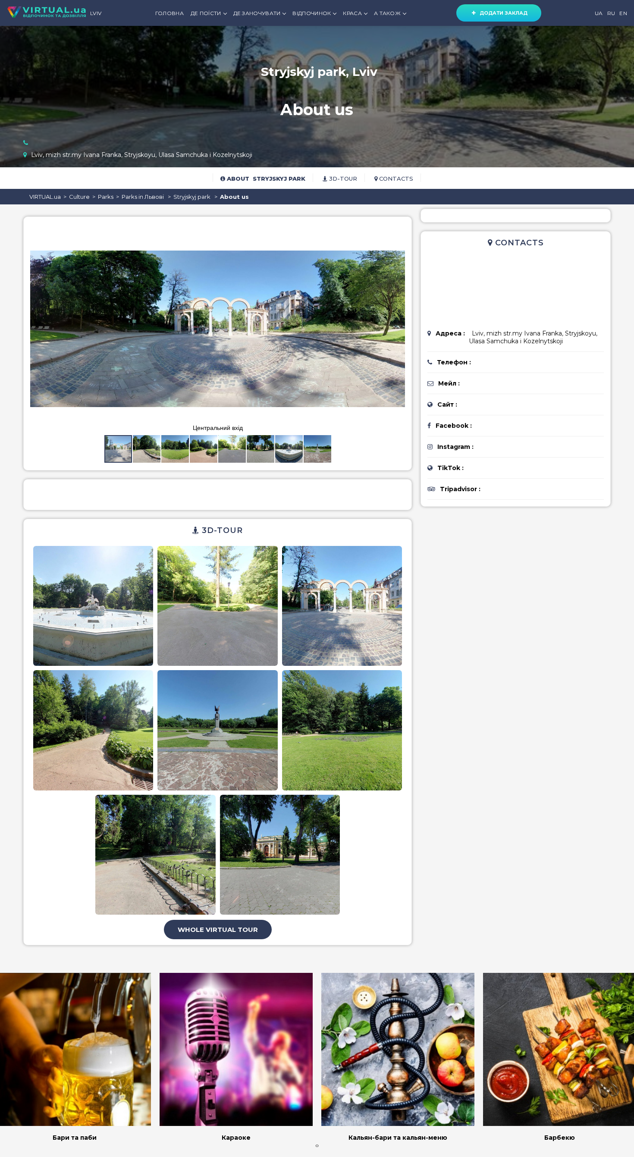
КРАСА (352, 13)
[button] (397, 231)
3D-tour (342, 178)
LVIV (95, 13)
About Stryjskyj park (265, 178)
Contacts (395, 178)
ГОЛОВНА (169, 13)
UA (599, 13)
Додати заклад (501, 13)
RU (611, 13)
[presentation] (316, 1145)
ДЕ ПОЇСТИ (206, 13)
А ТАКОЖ (387, 13)
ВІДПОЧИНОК (311, 13)
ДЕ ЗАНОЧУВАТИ (257, 13)
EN (623, 13)
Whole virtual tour (218, 929)
